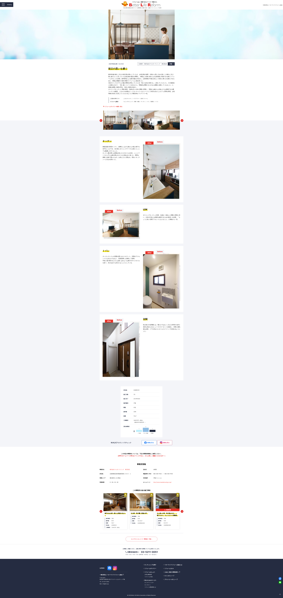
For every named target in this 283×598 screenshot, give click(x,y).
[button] (101, 120)
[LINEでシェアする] (280, 582)
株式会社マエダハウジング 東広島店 (120, 469)
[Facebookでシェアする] (280, 578)
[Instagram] (115, 568)
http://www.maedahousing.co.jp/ (162, 482)
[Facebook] (109, 568)
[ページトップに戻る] (280, 594)
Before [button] (160, 142)
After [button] (149, 143)
